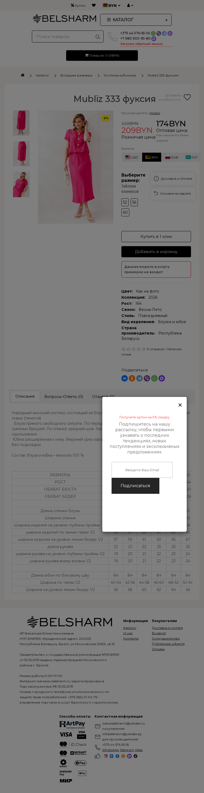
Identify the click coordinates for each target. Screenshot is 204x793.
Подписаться (135, 485)
